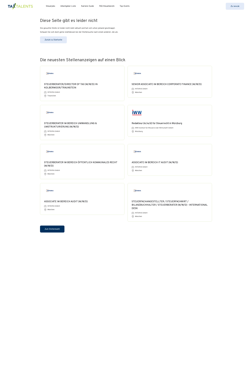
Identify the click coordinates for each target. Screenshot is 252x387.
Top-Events (125, 6)
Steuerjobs (50, 6)
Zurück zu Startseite (53, 40)
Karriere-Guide (87, 6)
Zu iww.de (235, 6)
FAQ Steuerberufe (106, 6)
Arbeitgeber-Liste (68, 6)
